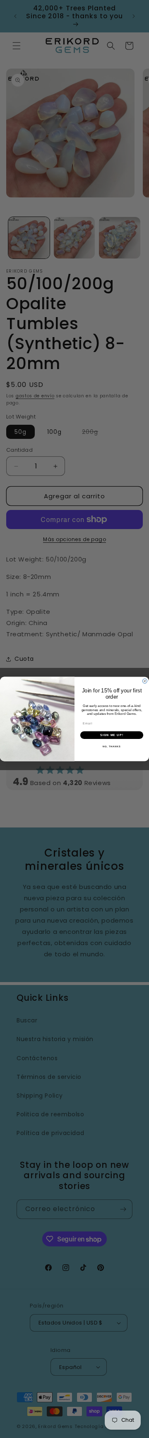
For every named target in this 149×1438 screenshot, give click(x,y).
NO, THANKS (112, 746)
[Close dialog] (144, 681)
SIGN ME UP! (111, 734)
